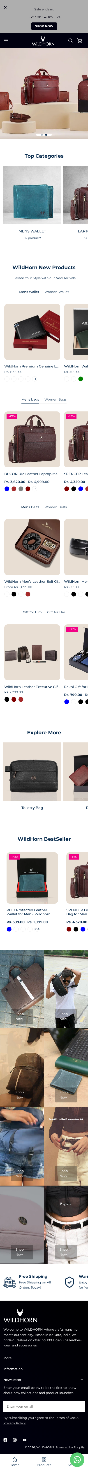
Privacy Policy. (14, 1423)
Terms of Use (65, 1418)
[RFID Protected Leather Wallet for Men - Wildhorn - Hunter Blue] (9, 929)
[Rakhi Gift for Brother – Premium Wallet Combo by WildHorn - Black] (80, 701)
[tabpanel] (44, 344)
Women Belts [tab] (55, 507)
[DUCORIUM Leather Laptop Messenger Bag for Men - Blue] (6, 488)
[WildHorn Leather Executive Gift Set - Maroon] (13, 699)
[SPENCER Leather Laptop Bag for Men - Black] (73, 488)
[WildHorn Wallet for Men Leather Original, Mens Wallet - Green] (80, 379)
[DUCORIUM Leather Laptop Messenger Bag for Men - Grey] (20, 488)
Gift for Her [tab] (56, 612)
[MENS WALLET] (32, 195)
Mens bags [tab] (30, 399)
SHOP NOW (44, 26)
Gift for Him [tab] (32, 612)
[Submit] (79, 1406)
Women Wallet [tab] (56, 292)
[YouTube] (24, 1440)
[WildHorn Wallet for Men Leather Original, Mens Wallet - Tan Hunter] (66, 379)
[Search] (70, 40)
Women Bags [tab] (55, 399)
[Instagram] (15, 1440)
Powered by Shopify (70, 1447)
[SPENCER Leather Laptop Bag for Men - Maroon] (66, 488)
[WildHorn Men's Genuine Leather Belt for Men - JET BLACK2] (80, 594)
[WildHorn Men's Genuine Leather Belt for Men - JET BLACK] (73, 594)
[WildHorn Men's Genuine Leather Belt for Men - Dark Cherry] (66, 594)
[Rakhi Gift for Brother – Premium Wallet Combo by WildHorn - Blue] (66, 701)
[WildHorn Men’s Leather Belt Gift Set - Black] (13, 594)
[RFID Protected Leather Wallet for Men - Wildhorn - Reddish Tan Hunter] (30, 929)
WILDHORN (45, 1447)
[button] (80, 40)
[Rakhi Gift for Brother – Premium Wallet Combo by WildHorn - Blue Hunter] (73, 701)
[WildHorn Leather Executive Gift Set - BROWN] (20, 699)
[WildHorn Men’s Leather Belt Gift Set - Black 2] (20, 594)
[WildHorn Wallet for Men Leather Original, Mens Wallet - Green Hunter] (73, 379)
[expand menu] (6, 41)
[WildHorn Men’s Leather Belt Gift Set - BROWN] (27, 594)
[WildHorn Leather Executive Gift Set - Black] (6, 699)
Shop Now (20, 1016)
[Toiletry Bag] (32, 771)
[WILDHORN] (44, 41)
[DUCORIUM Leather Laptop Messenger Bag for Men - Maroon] (27, 488)
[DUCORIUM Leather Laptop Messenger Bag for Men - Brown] (13, 488)
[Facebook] (5, 1440)
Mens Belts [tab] (30, 507)
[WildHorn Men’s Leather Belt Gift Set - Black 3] (6, 594)
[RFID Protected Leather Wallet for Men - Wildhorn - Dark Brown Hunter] (16, 929)
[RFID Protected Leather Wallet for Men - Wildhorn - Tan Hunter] (23, 929)
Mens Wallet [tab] (29, 292)
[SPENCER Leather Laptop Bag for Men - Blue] (80, 488)
